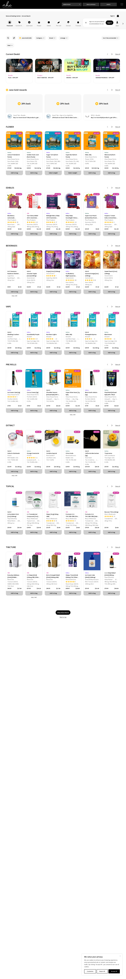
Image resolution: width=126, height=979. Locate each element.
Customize (90, 971)
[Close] (120, 956)
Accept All (114, 971)
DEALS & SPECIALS (91, 4)
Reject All (102, 971)
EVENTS (108, 4)
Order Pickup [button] (66, 4)
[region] (102, 964)
